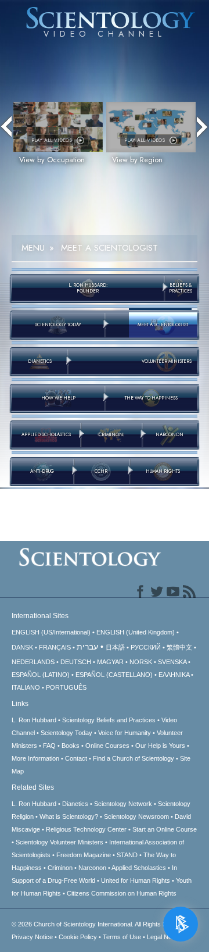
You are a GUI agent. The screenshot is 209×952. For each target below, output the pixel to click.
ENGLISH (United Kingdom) (135, 632)
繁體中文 (179, 647)
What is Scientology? (68, 816)
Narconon (92, 867)
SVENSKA (172, 661)
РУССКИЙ (146, 647)
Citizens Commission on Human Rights (121, 893)
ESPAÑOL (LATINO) (41, 674)
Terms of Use (122, 936)
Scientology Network (123, 803)
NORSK (140, 661)
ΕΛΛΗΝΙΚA (173, 674)
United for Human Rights (135, 880)
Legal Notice (164, 936)
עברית (87, 646)
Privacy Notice (32, 936)
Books (71, 745)
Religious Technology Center (86, 829)
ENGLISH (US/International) (51, 632)
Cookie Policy (78, 936)
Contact (76, 758)
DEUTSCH (75, 661)
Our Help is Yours (160, 745)
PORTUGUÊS (66, 687)
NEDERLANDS (33, 661)
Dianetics (75, 803)
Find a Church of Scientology (133, 758)
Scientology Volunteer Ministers (59, 842)
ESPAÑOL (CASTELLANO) (114, 674)
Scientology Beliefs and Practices (109, 719)
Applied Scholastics (138, 867)
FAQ (49, 745)
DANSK (22, 647)
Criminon (60, 867)
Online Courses (107, 745)
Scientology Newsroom (136, 816)
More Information (35, 758)
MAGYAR (110, 661)
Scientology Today (66, 732)
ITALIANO (26, 687)
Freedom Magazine (83, 854)
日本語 (115, 647)
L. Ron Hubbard (34, 719)
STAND (127, 854)
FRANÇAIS (55, 647)
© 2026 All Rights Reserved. (102, 924)
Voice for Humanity (124, 732)
